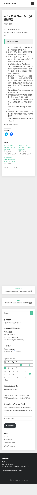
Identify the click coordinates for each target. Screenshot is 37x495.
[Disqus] (18, 206)
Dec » (7, 380)
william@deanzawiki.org (16, 340)
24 (30, 374)
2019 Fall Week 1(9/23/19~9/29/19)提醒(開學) (24, 148)
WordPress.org (9, 446)
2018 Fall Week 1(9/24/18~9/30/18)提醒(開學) (10, 148)
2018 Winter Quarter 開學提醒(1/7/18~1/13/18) (9, 159)
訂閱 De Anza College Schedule (16, 395)
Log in (6, 436)
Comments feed (9, 443)
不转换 (6, 323)
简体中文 (12, 323)
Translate (19, 351)
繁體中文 (18, 323)
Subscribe (10, 426)
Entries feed (8, 439)
